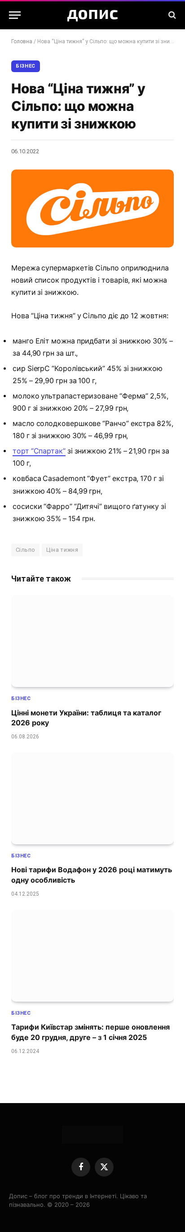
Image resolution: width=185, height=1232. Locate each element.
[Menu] (15, 15)
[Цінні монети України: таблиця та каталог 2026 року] (92, 641)
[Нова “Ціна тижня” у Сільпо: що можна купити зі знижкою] (92, 208)
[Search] (171, 15)
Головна (21, 41)
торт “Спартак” (39, 451)
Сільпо (25, 549)
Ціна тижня (62, 549)
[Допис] (92, 14)
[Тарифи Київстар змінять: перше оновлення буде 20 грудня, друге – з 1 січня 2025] (92, 956)
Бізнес (25, 66)
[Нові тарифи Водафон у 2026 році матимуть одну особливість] (92, 798)
